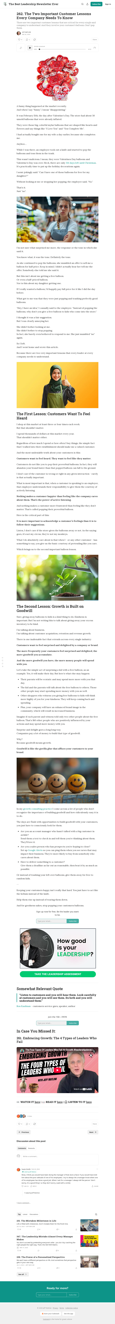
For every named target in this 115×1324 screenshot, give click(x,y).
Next (91, 1132)
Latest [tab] (25, 1214)
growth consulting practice (37, 808)
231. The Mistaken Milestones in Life (36, 1220)
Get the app (68, 1314)
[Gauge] (94, 48)
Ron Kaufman (24, 1006)
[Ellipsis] (97, 1169)
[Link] (13, 416)
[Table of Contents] (2, 662)
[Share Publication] (87, 4)
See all (21, 1274)
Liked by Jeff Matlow (30, 1172)
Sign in (108, 4)
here (37, 1102)
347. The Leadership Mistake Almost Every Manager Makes (45, 1238)
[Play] (30, 47)
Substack (46, 1319)
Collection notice (71, 1308)
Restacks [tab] (31, 1148)
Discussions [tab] (34, 1214)
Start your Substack (51, 1314)
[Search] (82, 4)
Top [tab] (19, 1214)
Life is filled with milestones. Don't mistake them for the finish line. (42, 1224)
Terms (61, 1308)
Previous (25, 1132)
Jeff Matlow (26, 32)
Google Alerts (35, 850)
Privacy (55, 1308)
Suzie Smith (26, 1169)
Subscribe (96, 4)
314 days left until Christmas (81, 162)
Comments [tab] (22, 1148)
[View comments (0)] (38, 1250)
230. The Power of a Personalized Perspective (41, 1257)
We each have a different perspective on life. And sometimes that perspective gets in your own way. (46, 1261)
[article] (57, 1225)
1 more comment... (24, 1203)
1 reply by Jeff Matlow (32, 1193)
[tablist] (26, 1148)
